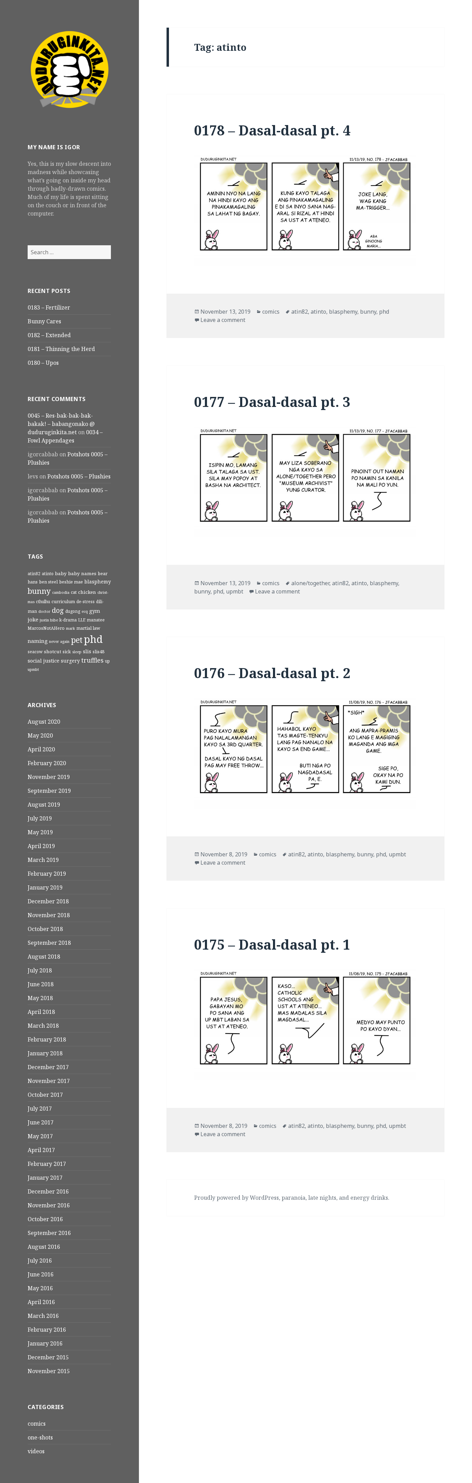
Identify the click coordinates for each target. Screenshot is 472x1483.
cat (74, 592)
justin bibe (49, 620)
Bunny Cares (44, 321)
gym (94, 610)
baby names (82, 573)
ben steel (48, 582)
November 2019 (49, 777)
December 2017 (48, 1067)
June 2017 (41, 1122)
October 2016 (45, 1219)
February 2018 (47, 1039)
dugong (72, 611)
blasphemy (97, 581)
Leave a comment (222, 320)
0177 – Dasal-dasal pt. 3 (272, 401)
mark (70, 628)
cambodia (60, 592)
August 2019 (44, 804)
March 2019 (43, 860)
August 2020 (44, 721)
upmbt (33, 669)
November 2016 (49, 1205)
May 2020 (40, 735)
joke (33, 619)
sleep (77, 651)
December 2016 (48, 1191)
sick (67, 651)
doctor (44, 611)
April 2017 (41, 1150)
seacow (35, 651)
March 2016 (43, 1316)
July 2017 (40, 1108)
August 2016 (44, 1247)
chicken (87, 592)
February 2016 (47, 1329)
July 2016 (40, 1260)
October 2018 (45, 929)
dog (58, 610)
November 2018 (49, 915)
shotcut (52, 651)
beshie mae (71, 582)
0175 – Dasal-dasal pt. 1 (272, 944)
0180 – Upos (43, 363)
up (107, 661)
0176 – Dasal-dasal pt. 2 (272, 673)
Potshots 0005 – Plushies (79, 476)
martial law (88, 628)
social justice (43, 660)
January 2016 (45, 1343)
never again (59, 641)
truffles (92, 660)
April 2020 (41, 749)
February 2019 (47, 873)
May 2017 (40, 1136)
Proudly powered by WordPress (236, 1197)
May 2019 (40, 832)
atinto (48, 573)
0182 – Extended (49, 335)
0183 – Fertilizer (49, 307)
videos (36, 1451)
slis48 (98, 651)
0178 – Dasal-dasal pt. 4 (272, 130)
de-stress (85, 601)
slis (87, 651)
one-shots (40, 1437)
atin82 (34, 573)
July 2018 (40, 970)
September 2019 (49, 791)
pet (77, 640)
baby (61, 573)
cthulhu (43, 601)
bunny (39, 591)
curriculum (63, 601)
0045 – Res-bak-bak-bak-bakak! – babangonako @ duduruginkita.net (61, 424)
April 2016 (41, 1302)
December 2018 (48, 901)
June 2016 (41, 1274)
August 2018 (44, 956)
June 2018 (41, 984)
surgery (70, 660)
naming (38, 640)
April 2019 (41, 846)
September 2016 (49, 1233)
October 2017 (45, 1095)
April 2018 (41, 1012)
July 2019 (40, 818)
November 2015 (49, 1371)
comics (37, 1423)
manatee (96, 619)
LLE (81, 619)
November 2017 (49, 1081)
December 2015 (48, 1357)
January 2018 (45, 1053)
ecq (85, 611)
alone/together (310, 583)
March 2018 (43, 1025)
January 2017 (45, 1177)
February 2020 (47, 763)
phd (93, 639)
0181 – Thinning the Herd (61, 349)
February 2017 (47, 1164)
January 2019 (45, 887)
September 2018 (49, 943)
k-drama (68, 619)
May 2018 (40, 998)
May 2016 (40, 1288)
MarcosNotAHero (46, 628)
